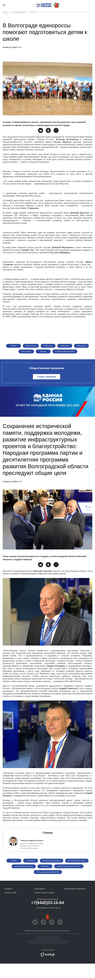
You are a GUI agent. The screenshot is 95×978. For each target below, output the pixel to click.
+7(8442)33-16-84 (47, 902)
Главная (6, 12)
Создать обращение (46, 377)
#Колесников (31, 346)
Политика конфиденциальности (47, 938)
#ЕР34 (13, 346)
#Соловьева (26, 351)
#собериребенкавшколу (64, 351)
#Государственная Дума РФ (48, 872)
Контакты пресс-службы (44, 893)
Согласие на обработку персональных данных (47, 943)
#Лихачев (45, 866)
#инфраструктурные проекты (69, 866)
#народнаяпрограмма (51, 861)
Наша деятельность (19, 12)
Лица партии (39, 889)
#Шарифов (81, 346)
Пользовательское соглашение (47, 936)
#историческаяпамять (77, 861)
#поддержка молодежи (23, 866)
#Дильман (65, 346)
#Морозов (48, 346)
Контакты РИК (10, 893)
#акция (43, 351)
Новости (32, 12)
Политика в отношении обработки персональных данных (47, 940)
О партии (8, 889)
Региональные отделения (75, 889)
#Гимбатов (30, 861)
